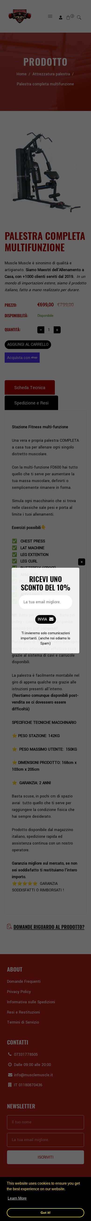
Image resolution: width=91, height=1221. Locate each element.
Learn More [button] (17, 1198)
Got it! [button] (46, 1212)
